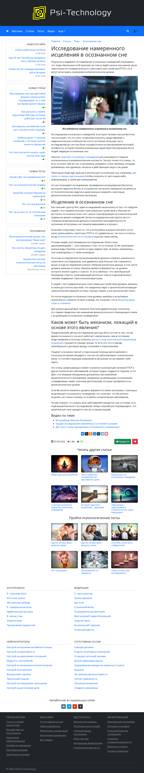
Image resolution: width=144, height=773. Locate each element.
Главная (55, 41)
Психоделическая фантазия (89, 611)
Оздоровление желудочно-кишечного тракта (99, 665)
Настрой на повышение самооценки (27, 683)
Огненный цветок (84, 629)
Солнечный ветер (84, 607)
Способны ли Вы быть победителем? (122, 543)
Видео (51, 31)
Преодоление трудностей (21, 625)
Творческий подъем (18, 678)
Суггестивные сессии (51, 721)
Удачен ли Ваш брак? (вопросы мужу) (61, 543)
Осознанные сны (92, 41)
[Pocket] (106, 433)
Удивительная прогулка (20, 611)
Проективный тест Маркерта (90, 571)
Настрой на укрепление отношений (26, 656)
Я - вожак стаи (14, 616)
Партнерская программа (121, 721)
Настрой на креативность (21, 651)
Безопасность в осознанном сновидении (123, 476)
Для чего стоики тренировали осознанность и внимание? (88, 427)
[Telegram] (102, 433)
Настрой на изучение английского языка (29, 647)
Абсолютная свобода (18, 602)
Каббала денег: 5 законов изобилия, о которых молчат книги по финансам (29, 142)
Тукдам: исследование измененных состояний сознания (86, 423)
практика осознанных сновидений (80, 157)
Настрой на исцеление (19, 669)
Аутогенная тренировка (53, 735)
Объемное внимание (86, 683)
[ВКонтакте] (82, 433)
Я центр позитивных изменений (92, 651)
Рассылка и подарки (118, 726)
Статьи (30, 31)
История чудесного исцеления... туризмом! (92, 506)
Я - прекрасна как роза (19, 607)
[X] (86, 433)
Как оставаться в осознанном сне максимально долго (90, 477)
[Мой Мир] (94, 433)
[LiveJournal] (98, 433)
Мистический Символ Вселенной (92, 616)
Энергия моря (14, 620)
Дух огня (79, 602)
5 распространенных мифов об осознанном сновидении (62, 507)
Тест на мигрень (59, 570)
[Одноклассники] (90, 433)
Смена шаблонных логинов (30, 49)
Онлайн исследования (18, 745)
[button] (127, 31)
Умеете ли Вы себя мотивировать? (120, 571)
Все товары (46, 739)
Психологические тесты (87, 747)
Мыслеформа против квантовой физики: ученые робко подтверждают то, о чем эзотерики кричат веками (27, 100)
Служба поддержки (117, 751)
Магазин (17, 31)
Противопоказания (17, 750)
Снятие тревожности (85, 678)
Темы (77, 41)
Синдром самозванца (86, 687)
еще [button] (60, 31)
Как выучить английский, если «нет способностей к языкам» (28, 130)
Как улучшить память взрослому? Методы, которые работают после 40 (29, 116)
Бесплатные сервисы (85, 721)
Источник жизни (16, 598)
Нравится (123, 441)
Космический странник (87, 625)
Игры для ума (81, 738)
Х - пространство (83, 593)
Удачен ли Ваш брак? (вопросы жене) (91, 543)
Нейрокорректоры (50, 726)
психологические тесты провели (76, 236)
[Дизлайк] (135, 441)
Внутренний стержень (19, 674)
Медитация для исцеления (64, 474)
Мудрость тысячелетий (20, 660)
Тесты (40, 31)
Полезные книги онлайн (87, 726)
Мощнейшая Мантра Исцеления (74, 420)
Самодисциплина (83, 647)
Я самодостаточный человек (90, 656)
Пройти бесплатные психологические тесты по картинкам (30, 263)
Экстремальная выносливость (91, 674)
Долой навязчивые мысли (88, 660)
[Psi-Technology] (72, 13)
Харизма (79, 669)
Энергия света (82, 620)
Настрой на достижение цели (23, 687)
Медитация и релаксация (54, 730)
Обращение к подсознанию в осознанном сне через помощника (122, 509)
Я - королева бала (16, 593)
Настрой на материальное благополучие (29, 665)
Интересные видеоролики (88, 743)
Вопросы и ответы (117, 746)
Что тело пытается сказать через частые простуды (27, 156)
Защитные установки (18, 754)
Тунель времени (83, 598)
